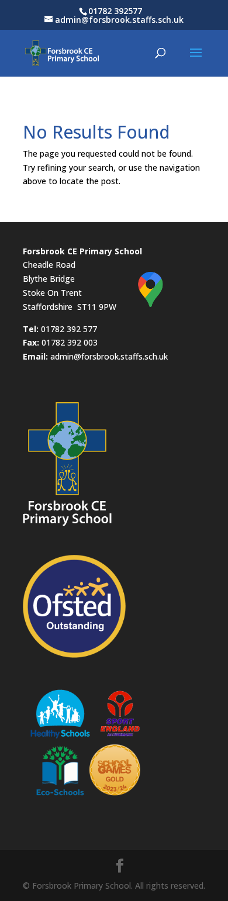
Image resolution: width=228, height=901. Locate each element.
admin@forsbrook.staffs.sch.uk (109, 356)
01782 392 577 (69, 328)
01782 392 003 (70, 342)
